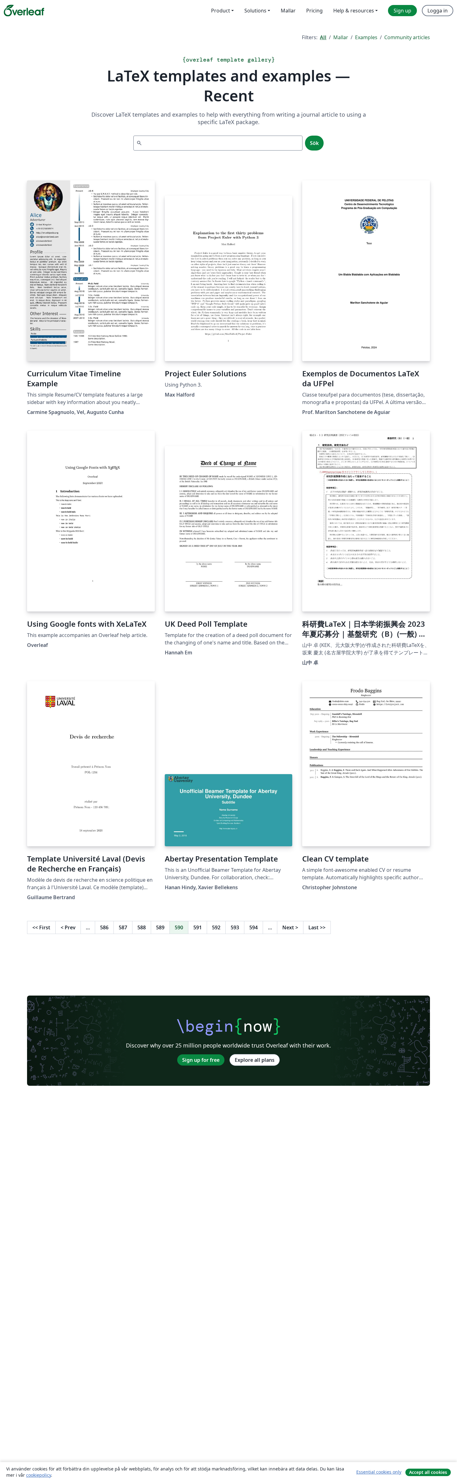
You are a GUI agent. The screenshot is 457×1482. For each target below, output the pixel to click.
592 (216, 927)
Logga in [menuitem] (437, 10)
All (323, 37)
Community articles (407, 37)
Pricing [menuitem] (314, 10)
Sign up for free (200, 1060)
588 (141, 927)
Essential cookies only (378, 1472)
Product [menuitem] (220, 10)
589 (160, 927)
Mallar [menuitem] (288, 10)
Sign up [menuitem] (402, 10)
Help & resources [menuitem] (353, 10)
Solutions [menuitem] (255, 10)
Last (316, 927)
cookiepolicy (38, 1475)
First (41, 927)
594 (253, 927)
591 (197, 927)
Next (290, 927)
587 (123, 927)
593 (235, 927)
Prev (68, 927)
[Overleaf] (24, 10)
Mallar (340, 37)
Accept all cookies (428, 1472)
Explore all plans (255, 1060)
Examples (366, 37)
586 (104, 927)
